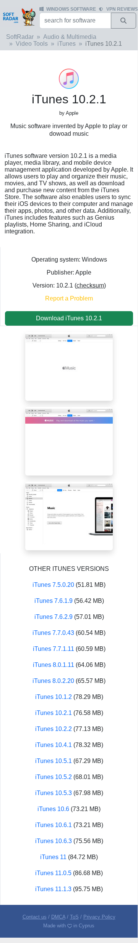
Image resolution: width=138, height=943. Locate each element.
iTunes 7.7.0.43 (53, 633)
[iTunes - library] (69, 515)
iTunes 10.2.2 (53, 729)
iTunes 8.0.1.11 (53, 665)
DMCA (58, 917)
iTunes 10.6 (53, 809)
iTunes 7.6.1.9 (53, 601)
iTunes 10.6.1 (53, 825)
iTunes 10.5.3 (53, 793)
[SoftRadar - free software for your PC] (19, 17)
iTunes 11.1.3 (53, 889)
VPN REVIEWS (122, 9)
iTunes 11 (53, 857)
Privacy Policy (99, 917)
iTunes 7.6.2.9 (53, 617)
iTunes (66, 43)
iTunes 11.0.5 (53, 873)
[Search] (123, 21)
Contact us (35, 917)
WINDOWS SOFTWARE (71, 9)
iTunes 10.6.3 (53, 841)
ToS (74, 917)
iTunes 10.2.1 (53, 713)
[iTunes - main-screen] (69, 366)
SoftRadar (20, 37)
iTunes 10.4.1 (53, 745)
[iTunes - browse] (69, 440)
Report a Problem (69, 298)
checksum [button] (90, 285)
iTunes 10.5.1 (53, 761)
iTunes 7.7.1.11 (53, 649)
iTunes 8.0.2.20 (53, 681)
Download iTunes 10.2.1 (69, 318)
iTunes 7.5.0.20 (53, 585)
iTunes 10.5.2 (53, 777)
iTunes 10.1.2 (53, 697)
